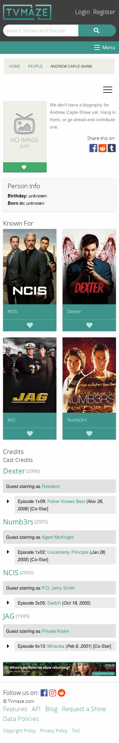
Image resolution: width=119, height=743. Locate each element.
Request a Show (84, 709)
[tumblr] (112, 149)
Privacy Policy (53, 731)
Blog (51, 709)
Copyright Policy (19, 731)
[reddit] (102, 149)
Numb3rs (77, 420)
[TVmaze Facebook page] (44, 693)
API (36, 709)
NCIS (12, 311)
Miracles (55, 646)
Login (82, 12)
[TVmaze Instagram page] (52, 693)
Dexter (74, 311)
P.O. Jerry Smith (58, 587)
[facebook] (93, 149)
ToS (76, 731)
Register (104, 12)
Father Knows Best (66, 501)
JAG (11, 420)
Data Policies (21, 719)
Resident (51, 486)
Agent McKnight (58, 537)
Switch (54, 602)
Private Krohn (55, 631)
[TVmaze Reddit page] (62, 693)
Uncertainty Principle (67, 552)
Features (15, 709)
